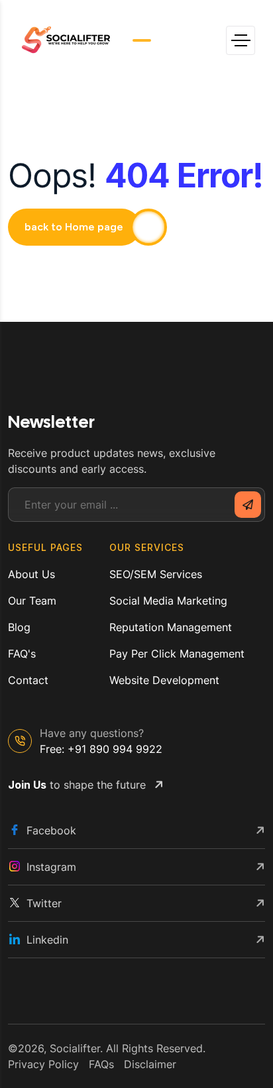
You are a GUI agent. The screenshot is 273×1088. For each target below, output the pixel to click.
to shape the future (77, 784)
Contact (28, 680)
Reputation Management (170, 627)
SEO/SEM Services (155, 574)
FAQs (101, 1064)
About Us (31, 574)
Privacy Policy (43, 1064)
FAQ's (22, 653)
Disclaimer (150, 1064)
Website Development (164, 680)
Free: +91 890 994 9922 (101, 749)
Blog (19, 627)
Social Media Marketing (168, 600)
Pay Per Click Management (177, 653)
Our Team (32, 600)
